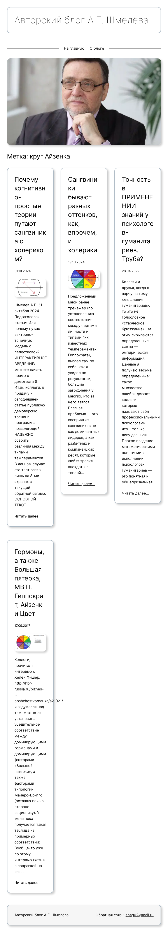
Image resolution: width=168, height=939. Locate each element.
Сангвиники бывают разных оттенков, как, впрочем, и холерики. (83, 215)
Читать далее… (28, 516)
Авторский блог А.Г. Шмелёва (41, 915)
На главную (74, 48)
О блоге (97, 48)
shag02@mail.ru (140, 915)
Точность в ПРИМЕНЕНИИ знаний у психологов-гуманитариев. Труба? (138, 219)
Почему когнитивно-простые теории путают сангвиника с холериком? (30, 219)
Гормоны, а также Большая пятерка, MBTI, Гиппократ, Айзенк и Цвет (29, 582)
